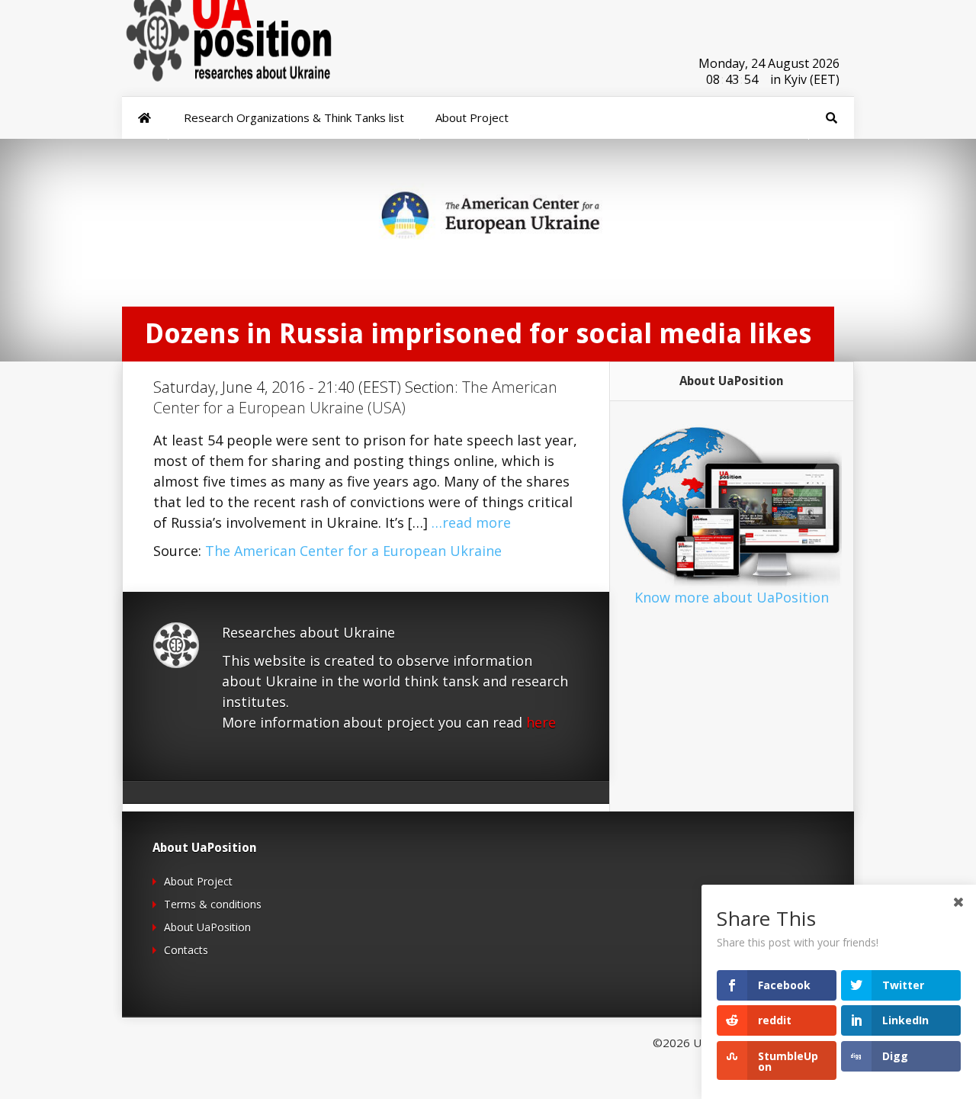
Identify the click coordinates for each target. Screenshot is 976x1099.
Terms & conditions (213, 904)
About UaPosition (207, 927)
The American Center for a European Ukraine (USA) (355, 397)
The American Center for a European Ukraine (353, 550)
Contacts (186, 950)
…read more (471, 522)
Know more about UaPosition (731, 597)
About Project (198, 881)
